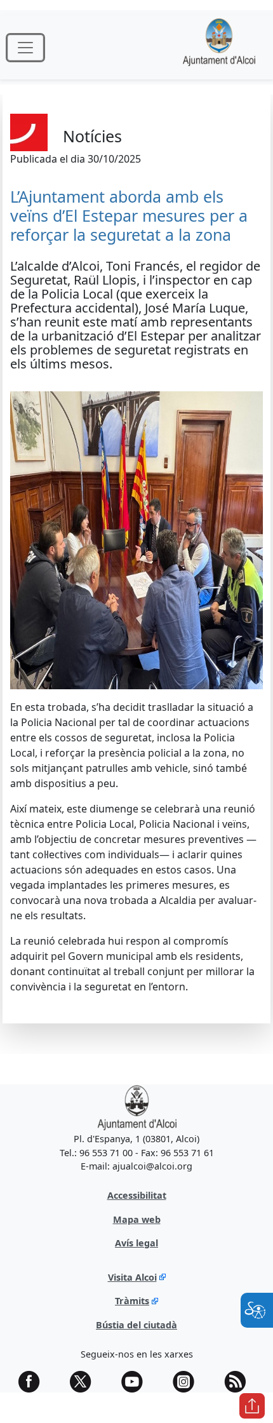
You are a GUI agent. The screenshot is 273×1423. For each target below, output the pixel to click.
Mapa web (137, 1219)
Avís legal (136, 1243)
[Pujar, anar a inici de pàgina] (252, 1406)
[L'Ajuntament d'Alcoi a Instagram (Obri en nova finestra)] (188, 1382)
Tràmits (132, 1301)
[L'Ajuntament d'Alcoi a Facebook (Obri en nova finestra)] (33, 1382)
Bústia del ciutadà (136, 1325)
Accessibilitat (136, 1195)
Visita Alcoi (132, 1277)
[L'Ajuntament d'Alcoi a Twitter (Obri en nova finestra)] (85, 1382)
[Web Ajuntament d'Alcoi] (136, 1108)
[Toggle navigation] (25, 47)
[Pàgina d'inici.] (219, 47)
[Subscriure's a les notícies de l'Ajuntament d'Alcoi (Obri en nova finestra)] (239, 1382)
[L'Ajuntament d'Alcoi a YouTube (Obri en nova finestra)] (136, 1382)
